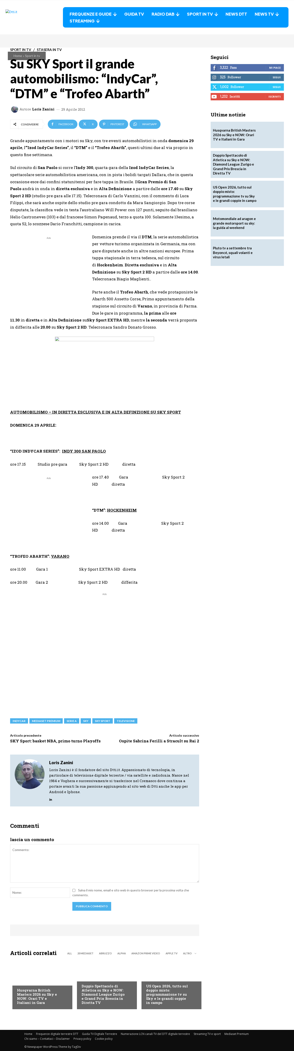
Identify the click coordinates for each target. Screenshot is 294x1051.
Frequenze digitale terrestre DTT (57, 1034)
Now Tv (152, 976)
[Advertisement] (48, 272)
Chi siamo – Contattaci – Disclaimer (47, 1039)
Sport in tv (32, 56)
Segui (277, 77)
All (69, 953)
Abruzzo (105, 953)
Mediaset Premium (236, 1034)
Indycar (19, 721)
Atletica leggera (95, 976)
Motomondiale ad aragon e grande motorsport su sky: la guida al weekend (234, 223)
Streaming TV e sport (207, 1034)
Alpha (121, 953)
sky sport (102, 721)
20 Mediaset (85, 953)
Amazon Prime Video (145, 953)
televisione (126, 721)
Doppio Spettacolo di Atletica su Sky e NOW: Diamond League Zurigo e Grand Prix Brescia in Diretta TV (103, 994)
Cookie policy (104, 1039)
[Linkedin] (50, 798)
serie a (72, 721)
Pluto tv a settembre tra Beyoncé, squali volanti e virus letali (233, 252)
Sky (85, 721)
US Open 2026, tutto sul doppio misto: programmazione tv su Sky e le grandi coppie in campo (167, 994)
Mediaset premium (46, 721)
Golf (20, 981)
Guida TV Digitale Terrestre (99, 1034)
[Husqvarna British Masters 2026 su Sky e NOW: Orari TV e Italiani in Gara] (40, 984)
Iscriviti (275, 96)
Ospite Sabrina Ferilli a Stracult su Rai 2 (159, 741)
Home (18, 56)
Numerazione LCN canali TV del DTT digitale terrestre (155, 1034)
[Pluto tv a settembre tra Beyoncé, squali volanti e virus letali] (271, 253)
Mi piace (275, 67)
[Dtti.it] (34, 17)
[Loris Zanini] (15, 109)
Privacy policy (82, 1039)
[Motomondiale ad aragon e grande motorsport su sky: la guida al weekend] (271, 223)
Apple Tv (172, 953)
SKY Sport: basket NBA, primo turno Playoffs (55, 741)
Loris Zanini (43, 109)
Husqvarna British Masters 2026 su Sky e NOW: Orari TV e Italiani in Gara (37, 996)
